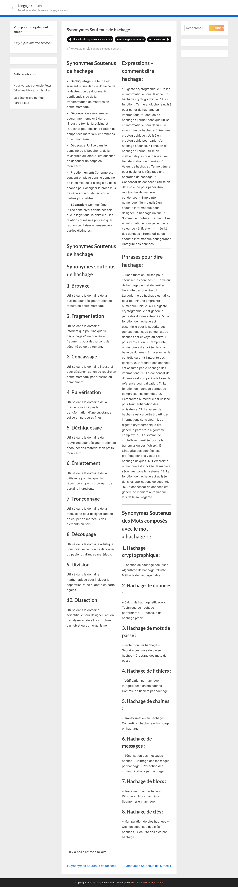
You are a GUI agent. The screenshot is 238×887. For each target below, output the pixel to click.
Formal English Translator (130, 39)
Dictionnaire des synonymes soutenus (91, 39)
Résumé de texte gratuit (162, 39)
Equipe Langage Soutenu (106, 48)
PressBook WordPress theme (147, 882)
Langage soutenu (31, 5)
